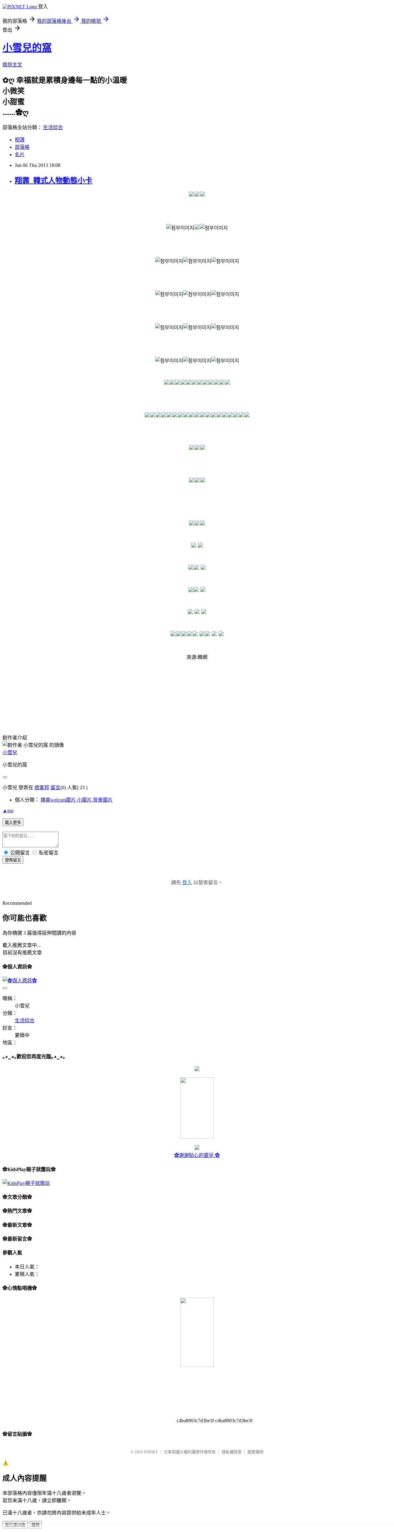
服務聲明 (255, 1452)
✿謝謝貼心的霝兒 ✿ (197, 1155)
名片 (20, 154)
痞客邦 (41, 787)
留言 (55, 787)
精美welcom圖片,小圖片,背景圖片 (77, 799)
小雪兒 (9, 752)
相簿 (20, 139)
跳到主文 (12, 64)
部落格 (22, 147)
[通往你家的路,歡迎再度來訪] (197, 1069)
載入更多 (13, 822)
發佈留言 (13, 860)
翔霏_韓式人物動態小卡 (53, 180)
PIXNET (151, 1452)
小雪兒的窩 (27, 47)
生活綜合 (53, 127)
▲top (8, 810)
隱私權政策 (232, 1452)
